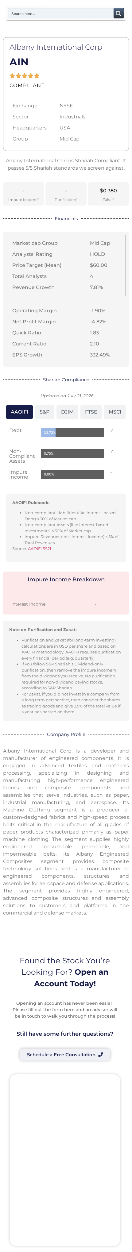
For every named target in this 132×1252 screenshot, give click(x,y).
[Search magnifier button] (119, 13)
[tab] (19, 412)
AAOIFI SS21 (39, 548)
